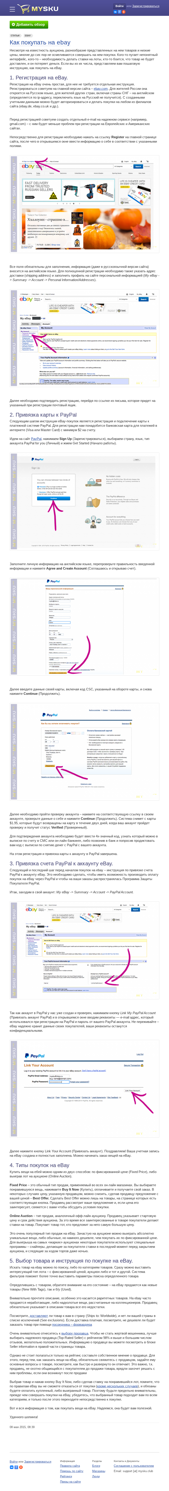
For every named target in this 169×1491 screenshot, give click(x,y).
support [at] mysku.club (138, 1471)
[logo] (39, 9)
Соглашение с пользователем (134, 1465)
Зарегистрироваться (145, 6)
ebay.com (101, 88)
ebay (28, 35)
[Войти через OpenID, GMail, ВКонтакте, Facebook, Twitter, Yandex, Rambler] (115, 12)
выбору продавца (74, 1333)
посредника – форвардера (72, 1324)
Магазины (98, 1471)
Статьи (15, 35)
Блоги (96, 1465)
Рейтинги (66, 1476)
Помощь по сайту (71, 1471)
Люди (96, 1476)
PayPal (36, 439)
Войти (119, 6)
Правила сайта (70, 1465)
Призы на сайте (70, 1481)
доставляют (39, 1316)
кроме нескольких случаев (117, 1386)
